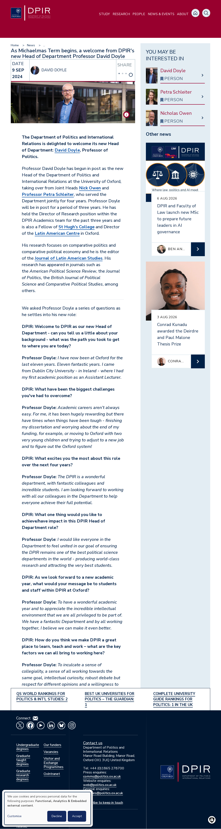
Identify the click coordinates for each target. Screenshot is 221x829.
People (139, 14)
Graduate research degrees (23, 775)
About (183, 14)
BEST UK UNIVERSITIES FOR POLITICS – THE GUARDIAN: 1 (109, 699)
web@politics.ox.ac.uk (100, 785)
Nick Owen (90, 188)
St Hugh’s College (76, 227)
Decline (57, 816)
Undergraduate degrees (27, 747)
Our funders (52, 745)
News (31, 45)
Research (121, 14)
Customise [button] (14, 816)
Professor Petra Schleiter (48, 194)
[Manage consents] (212, 820)
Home (15, 45)
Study (104, 14)
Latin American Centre (57, 233)
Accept (77, 816)
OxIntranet (52, 773)
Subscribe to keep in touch (103, 802)
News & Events (161, 14)
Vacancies (51, 751)
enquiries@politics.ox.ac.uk (103, 793)
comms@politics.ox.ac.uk (102, 776)
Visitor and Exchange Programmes (53, 762)
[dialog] (47, 808)
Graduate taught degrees (23, 760)
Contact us (93, 743)
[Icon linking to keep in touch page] (35, 718)
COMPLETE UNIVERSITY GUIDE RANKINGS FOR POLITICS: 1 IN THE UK (174, 699)
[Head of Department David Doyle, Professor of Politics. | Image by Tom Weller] (126, 114)
